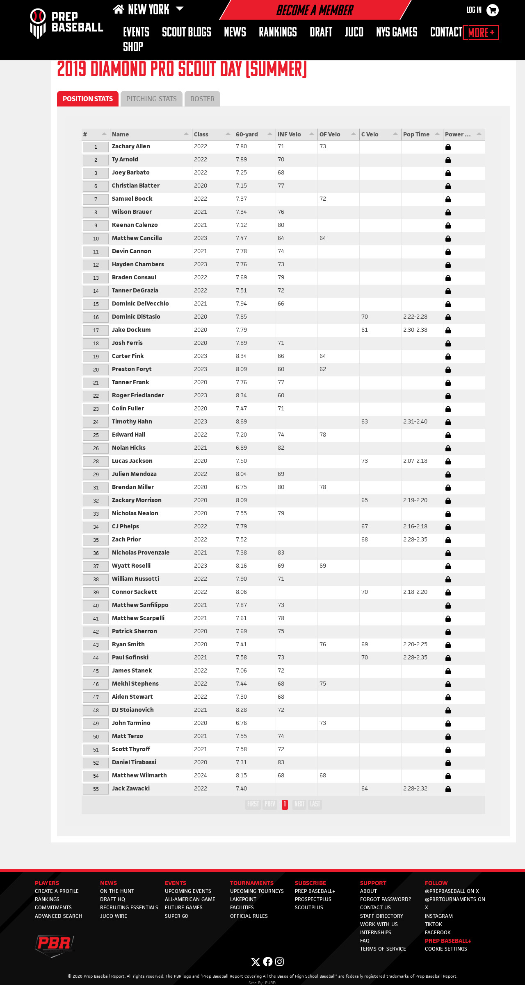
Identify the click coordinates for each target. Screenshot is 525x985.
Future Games (184, 907)
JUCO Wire (113, 916)
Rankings (278, 33)
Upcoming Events (188, 891)
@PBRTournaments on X (455, 903)
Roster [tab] (202, 98)
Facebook (438, 932)
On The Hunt (117, 891)
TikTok (433, 924)
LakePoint (243, 899)
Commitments (53, 907)
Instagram (439, 916)
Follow (436, 883)
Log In (474, 11)
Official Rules (249, 916)
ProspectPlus (313, 899)
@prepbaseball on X (452, 891)
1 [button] (285, 804)
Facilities (242, 907)
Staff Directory (381, 916)
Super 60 (176, 916)
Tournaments (252, 883)
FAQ (365, 940)
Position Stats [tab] (88, 98)
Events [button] (136, 33)
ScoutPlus (309, 907)
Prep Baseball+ (315, 891)
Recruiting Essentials (129, 907)
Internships (375, 932)
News (235, 33)
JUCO (354, 33)
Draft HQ (112, 899)
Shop (133, 47)
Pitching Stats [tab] (151, 98)
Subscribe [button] (310, 883)
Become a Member (314, 11)
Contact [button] (446, 33)
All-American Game (190, 899)
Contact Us (375, 907)
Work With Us (379, 924)
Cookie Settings (446, 948)
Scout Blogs (186, 33)
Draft (321, 33)
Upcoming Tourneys (257, 891)
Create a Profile (57, 891)
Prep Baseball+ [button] (448, 940)
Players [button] (47, 883)
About (368, 891)
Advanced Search (58, 916)
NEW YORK (150, 10)
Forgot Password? (385, 899)
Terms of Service (383, 948)
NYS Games (397, 33)
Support (373, 883)
